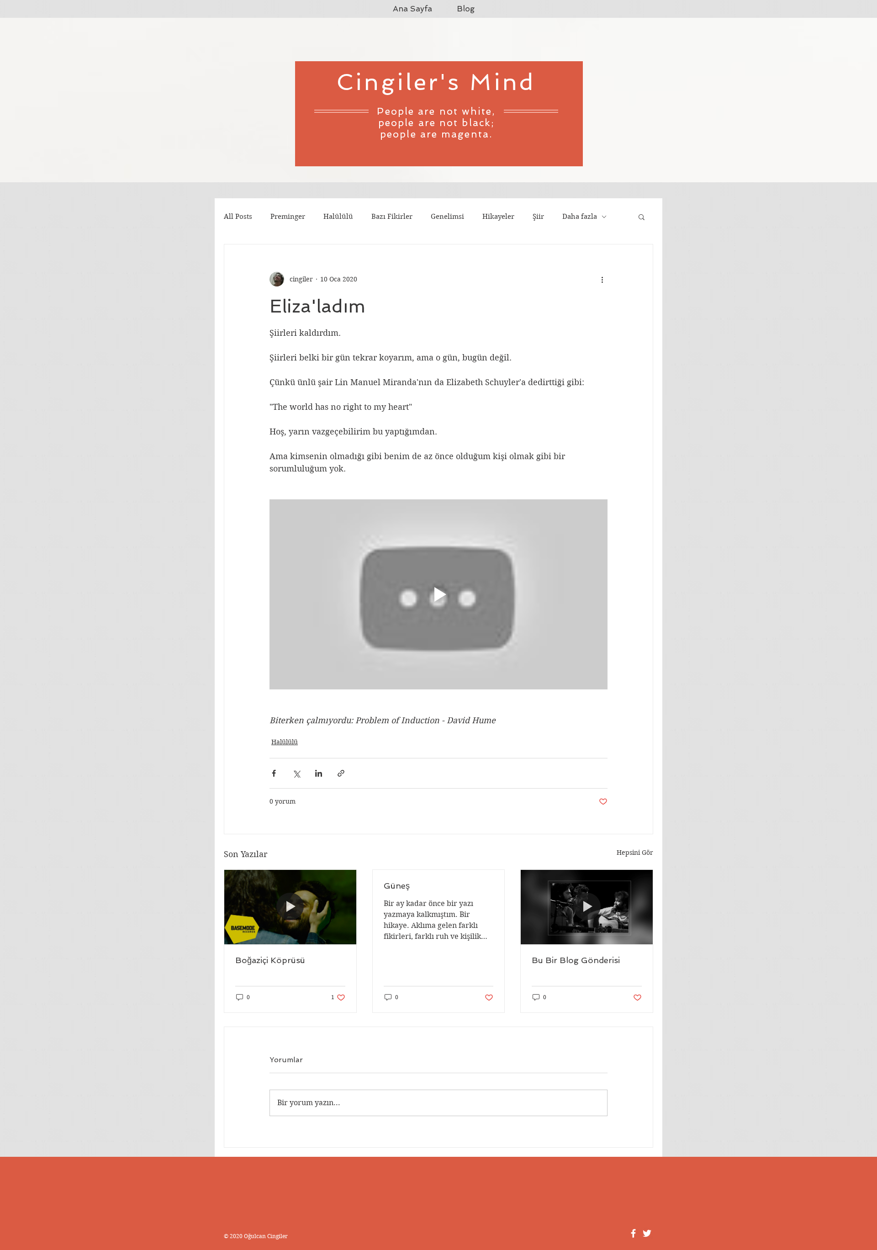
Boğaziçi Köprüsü (270, 960)
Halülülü (338, 216)
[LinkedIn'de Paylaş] (318, 773)
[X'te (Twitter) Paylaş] (296, 773)
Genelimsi (447, 216)
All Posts (238, 216)
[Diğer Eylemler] (602, 279)
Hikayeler (498, 216)
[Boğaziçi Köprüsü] (290, 907)
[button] (641, 216)
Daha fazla (579, 216)
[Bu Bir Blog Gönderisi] (587, 907)
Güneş (397, 885)
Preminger (287, 216)
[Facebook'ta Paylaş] (273, 773)
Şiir (538, 216)
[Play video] (438, 594)
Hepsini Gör (635, 852)
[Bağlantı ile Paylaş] (341, 773)
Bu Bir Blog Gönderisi (576, 960)
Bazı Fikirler (391, 216)
